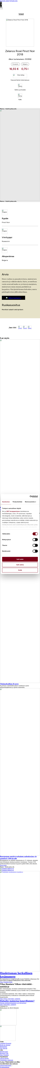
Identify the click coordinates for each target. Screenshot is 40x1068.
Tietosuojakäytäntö (5, 1065)
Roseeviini (6, 241)
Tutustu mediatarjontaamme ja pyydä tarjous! (13, 1003)
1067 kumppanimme (13, 511)
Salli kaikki (20, 559)
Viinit (21, 14)
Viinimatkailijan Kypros (9, 684)
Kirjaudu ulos (13, 1)
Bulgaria (5, 260)
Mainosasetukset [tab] (30, 502)
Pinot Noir (6, 222)
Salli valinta (20, 564)
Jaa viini (12, 327)
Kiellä (20, 570)
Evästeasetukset (4, 1067)
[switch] (35, 539)
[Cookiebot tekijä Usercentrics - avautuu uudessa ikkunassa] (30, 496)
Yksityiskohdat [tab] (17, 502)
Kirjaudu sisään (4, 1)
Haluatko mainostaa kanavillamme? (17, 1001)
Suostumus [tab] (6, 502)
